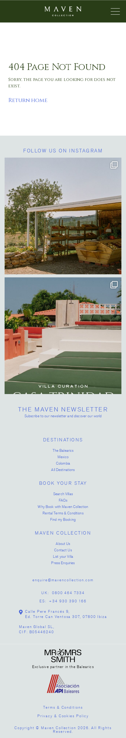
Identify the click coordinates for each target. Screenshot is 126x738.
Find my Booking (63, 519)
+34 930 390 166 (68, 601)
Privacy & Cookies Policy (62, 716)
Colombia (63, 463)
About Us (63, 543)
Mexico (63, 457)
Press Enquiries (63, 563)
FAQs (63, 500)
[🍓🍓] (63, 216)
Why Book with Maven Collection (63, 506)
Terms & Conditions (63, 707)
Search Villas (63, 493)
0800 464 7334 (68, 593)
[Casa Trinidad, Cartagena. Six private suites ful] (63, 335)
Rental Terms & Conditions (63, 513)
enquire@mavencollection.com (63, 580)
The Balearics (63, 450)
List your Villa (63, 556)
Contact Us (63, 550)
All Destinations (63, 469)
